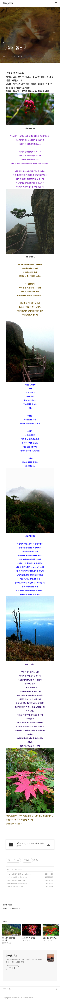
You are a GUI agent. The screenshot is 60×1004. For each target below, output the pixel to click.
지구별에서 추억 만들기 (11, 998)
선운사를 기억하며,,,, (15, 880)
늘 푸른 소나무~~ (9, 994)
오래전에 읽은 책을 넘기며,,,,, (18, 874)
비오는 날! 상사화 (13, 886)
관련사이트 (6, 989)
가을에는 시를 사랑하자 (16, 883)
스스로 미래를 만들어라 (16, 877)
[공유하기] (14, 860)
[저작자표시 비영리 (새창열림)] (35, 860)
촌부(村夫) (8, 3)
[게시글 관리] (17, 860)
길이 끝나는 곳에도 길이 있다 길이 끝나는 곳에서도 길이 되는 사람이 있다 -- (24, 960)
